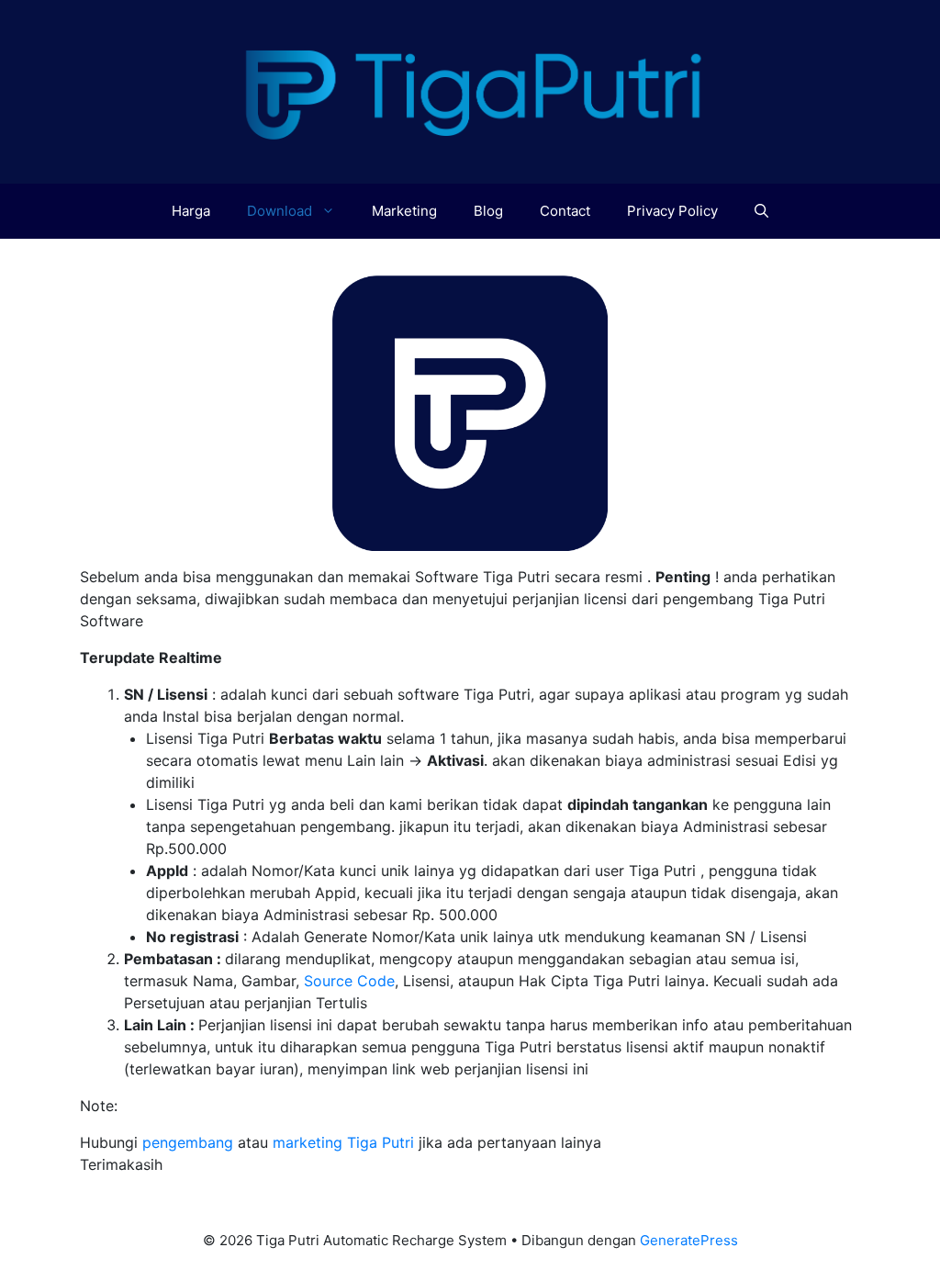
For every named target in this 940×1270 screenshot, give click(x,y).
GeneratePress (689, 1240)
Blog (488, 210)
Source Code (349, 981)
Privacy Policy (672, 210)
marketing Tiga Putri (343, 1142)
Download (279, 210)
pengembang (187, 1142)
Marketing (404, 210)
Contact (565, 210)
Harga (191, 210)
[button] (761, 211)
